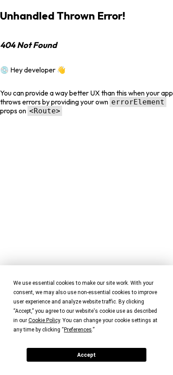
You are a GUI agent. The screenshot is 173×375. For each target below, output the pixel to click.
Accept (86, 355)
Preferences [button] (78, 330)
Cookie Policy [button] (44, 320)
